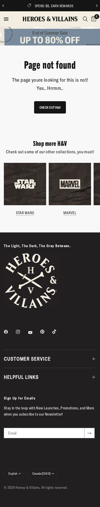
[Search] (85, 19)
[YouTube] (33, 332)
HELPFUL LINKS (21, 377)
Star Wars (25, 213)
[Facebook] (9, 331)
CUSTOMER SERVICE (27, 358)
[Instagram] (21, 331)
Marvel (69, 213)
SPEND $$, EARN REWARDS (54, 6)
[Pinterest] (46, 331)
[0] (92, 19)
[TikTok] (58, 331)
